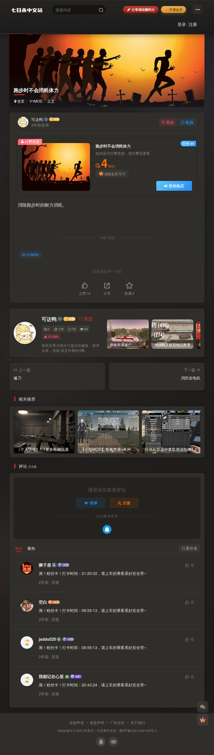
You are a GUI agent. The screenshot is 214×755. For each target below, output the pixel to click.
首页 (20, 101)
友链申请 (76, 722)
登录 (181, 24)
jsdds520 (47, 639)
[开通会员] (202, 719)
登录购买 (176, 185)
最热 (31, 548)
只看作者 (189, 548)
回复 (55, 582)
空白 (43, 602)
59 (86, 328)
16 (74, 328)
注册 (193, 24)
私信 (189, 122)
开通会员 (176, 9)
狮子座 (45, 565)
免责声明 (97, 722)
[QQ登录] (107, 529)
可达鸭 (37, 119)
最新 (19, 548)
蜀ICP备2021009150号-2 (138, 730)
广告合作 (117, 722)
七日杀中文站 (106, 730)
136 (61, 328)
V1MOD (36, 101)
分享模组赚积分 (143, 9)
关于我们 (137, 722)
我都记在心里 (51, 676)
